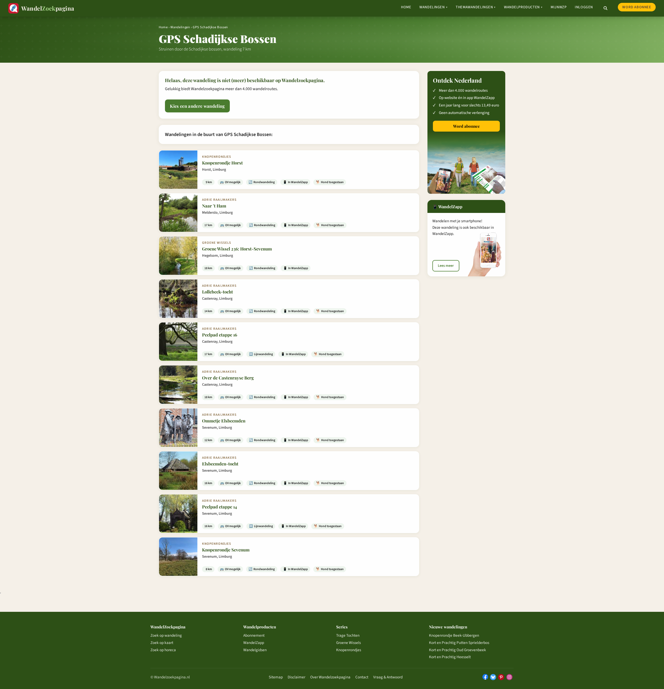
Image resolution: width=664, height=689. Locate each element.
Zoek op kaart (161, 642)
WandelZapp (253, 642)
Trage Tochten (347, 635)
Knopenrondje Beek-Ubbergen (454, 635)
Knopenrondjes (348, 650)
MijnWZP (558, 7)
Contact (361, 677)
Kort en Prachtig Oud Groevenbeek (457, 650)
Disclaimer (296, 677)
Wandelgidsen (255, 650)
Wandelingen (433, 7)
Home (406, 7)
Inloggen (584, 7)
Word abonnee (636, 7)
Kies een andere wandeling (197, 106)
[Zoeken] (605, 8)
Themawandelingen (476, 7)
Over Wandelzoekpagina (330, 677)
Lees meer (446, 265)
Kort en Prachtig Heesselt (450, 657)
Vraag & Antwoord (388, 677)
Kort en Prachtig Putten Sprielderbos (459, 642)
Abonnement (254, 635)
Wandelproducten (523, 7)
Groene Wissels (348, 642)
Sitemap (276, 677)
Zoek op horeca (163, 650)
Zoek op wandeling (166, 635)
